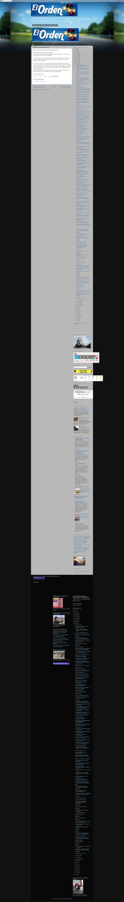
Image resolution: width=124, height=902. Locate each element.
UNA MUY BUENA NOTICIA (81, 251)
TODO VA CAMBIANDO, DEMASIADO (79, 525)
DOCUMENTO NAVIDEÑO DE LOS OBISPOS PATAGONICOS (83, 155)
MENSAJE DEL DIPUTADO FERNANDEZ (81, 124)
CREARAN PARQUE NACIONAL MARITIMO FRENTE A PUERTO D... (83, 198)
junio (77, 309)
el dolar (77, 572)
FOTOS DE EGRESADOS (81, 242)
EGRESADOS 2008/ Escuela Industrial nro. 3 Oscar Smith (82, 222)
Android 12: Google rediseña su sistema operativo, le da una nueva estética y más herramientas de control (82, 537)
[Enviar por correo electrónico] (52, 76)
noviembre (78, 301)
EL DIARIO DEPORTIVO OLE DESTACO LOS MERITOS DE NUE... (82, 69)
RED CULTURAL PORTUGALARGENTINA (80, 502)
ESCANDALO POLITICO (81, 298)
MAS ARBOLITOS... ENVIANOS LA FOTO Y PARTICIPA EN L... (83, 99)
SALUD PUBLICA (79, 169)
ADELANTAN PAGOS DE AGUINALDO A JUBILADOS (82, 172)
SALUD (77, 227)
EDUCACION (78, 264)
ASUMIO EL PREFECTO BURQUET (83, 201)
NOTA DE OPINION (79, 814)
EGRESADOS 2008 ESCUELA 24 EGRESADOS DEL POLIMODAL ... (83, 225)
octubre (77, 302)
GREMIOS (78, 260)
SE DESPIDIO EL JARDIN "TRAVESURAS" (81, 177)
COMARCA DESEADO (57, 646)
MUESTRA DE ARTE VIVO (81, 193)
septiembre (78, 304)
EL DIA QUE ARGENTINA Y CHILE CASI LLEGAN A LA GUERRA (83, 282)
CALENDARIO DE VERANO (81, 187)
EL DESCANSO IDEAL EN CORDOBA (60, 639)
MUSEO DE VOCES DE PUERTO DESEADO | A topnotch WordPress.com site (82, 497)
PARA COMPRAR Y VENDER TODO (60, 634)
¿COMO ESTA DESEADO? (81, 280)
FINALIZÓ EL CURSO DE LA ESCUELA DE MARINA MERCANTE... (82, 246)
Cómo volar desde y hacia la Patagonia (61, 645)
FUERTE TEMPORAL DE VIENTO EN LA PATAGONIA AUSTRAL (83, 150)
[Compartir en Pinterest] (57, 76)
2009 (75, 621)
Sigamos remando (79, 523)
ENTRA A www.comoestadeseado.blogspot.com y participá (83, 290)
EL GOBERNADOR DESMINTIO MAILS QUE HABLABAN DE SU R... (83, 143)
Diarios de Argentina (77, 605)
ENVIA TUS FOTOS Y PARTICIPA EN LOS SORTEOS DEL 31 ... (83, 92)
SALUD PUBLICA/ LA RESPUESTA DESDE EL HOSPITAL (83, 167)
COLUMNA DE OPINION (81, 257)
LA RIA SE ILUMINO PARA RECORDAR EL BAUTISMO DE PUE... (83, 190)
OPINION (78, 275)
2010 (76, 59)
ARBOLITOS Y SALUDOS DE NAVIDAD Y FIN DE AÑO (82, 96)
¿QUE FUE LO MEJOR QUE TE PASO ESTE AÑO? (82, 66)
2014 (76, 52)
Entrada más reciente (39, 87)
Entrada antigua (66, 87)
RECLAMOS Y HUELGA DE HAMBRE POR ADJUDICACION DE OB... (83, 237)
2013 (76, 54)
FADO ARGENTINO (79, 476)
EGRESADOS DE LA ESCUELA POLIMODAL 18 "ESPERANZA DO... (82, 215)
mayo (77, 311)
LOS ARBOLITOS (79, 108)
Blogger (70, 898)
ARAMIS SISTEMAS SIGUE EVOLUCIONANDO (81, 127)
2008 (76, 62)
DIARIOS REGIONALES (58, 641)
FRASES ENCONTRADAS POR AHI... (82, 634)
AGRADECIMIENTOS (80, 131)
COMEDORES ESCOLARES (81, 83)
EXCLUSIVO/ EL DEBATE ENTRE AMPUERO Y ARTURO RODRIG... (83, 294)
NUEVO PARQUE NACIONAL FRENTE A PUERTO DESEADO (83, 79)
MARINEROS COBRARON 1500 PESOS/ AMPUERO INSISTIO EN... (82, 102)
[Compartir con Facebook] (56, 76)
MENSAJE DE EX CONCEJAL (82, 121)
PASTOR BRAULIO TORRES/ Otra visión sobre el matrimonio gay (84, 427)
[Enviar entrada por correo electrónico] (50, 76)
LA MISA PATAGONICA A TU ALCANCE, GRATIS (81, 161)
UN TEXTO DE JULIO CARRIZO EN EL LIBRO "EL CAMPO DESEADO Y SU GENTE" (82, 466)
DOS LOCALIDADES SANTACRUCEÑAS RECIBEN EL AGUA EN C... (83, 209)
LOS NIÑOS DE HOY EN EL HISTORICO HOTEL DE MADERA (84, 490)
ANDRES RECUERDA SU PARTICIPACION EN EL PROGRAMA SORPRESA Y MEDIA (82, 441)
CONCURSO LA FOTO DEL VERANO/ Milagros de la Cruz (84, 517)
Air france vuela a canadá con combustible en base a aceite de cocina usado (82, 544)
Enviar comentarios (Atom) (44, 89)
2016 (76, 49)
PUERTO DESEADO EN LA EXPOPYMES (81, 195)
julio (77, 307)
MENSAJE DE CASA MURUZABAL (83, 117)
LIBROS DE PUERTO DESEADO (49, 25)
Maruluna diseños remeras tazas (60, 637)
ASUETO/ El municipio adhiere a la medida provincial (83, 183)
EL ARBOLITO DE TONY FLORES (83, 106)
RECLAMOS (78, 141)
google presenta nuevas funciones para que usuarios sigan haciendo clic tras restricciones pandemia (82, 548)
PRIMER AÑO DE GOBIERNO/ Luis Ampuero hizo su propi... (83, 180)
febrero (77, 316)
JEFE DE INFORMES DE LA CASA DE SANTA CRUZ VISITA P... (83, 266)
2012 (76, 55)
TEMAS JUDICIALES (80, 87)
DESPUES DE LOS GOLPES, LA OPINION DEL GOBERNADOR (82, 278)
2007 (76, 320)
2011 (76, 57)
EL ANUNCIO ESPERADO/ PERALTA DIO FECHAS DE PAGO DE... (83, 185)
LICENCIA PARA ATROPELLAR (82, 72)
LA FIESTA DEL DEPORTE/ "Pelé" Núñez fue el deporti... (83, 139)
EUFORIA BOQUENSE (80, 113)
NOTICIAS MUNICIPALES (58, 636)
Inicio (53, 87)
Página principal (37, 25)
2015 (76, 50)
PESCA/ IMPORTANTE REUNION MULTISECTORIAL (83, 206)
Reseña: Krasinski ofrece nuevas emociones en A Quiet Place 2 (80, 551)
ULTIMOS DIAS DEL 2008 (80, 799)
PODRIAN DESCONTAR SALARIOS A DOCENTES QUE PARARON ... (83, 89)
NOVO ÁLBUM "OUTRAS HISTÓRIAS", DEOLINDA (80, 478)
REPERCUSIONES (80, 284)
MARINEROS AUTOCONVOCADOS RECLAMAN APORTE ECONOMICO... (83, 163)
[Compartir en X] (54, 76)
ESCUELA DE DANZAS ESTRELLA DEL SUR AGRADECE (83, 129)
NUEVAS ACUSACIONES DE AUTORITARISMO (82, 235)
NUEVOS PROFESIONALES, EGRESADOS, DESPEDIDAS (82, 230)
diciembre (78, 64)
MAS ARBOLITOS (79, 105)
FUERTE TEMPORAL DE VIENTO (83, 136)
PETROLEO (78, 85)
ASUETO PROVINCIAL (80, 262)
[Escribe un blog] (53, 76)
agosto (77, 306)
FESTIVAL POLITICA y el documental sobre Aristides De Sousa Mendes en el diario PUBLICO (82, 504)
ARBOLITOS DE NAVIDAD (81, 110)
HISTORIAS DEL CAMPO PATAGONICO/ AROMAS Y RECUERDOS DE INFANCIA (80, 454)
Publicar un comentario (39, 81)
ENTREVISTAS (79, 134)
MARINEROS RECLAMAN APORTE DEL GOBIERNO (83, 174)
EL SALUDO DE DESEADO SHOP (83, 94)
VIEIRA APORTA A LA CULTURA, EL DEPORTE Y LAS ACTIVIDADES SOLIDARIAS (60, 632)
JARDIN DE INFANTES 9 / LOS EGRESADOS (82, 219)
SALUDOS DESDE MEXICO (81, 133)
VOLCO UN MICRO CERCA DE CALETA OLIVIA (82, 158)
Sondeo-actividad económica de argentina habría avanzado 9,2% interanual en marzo (80, 540)
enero (77, 318)
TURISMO (78, 76)
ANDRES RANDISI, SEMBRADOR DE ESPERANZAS (82, 439)
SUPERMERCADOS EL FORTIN (82, 115)
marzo (77, 314)
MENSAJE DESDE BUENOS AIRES (83, 112)
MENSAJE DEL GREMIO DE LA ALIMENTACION (82, 119)
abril (77, 312)
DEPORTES (78, 232)
